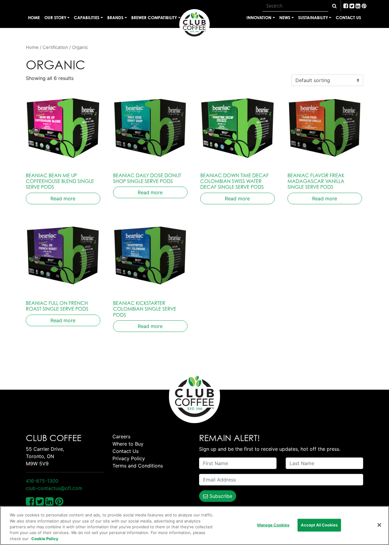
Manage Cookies (273, 525)
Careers (121, 436)
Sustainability (313, 17)
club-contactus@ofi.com (54, 488)
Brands (115, 17)
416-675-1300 (42, 481)
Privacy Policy (128, 458)
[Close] (379, 525)
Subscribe (220, 496)
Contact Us (348, 17)
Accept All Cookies (319, 525)
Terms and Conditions (137, 466)
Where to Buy (127, 444)
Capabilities (86, 17)
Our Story (55, 17)
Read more (62, 198)
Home (34, 17)
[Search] (334, 6)
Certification (55, 47)
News (284, 17)
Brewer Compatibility (154, 17)
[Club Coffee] (194, 24)
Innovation (258, 17)
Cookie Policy (44, 538)
